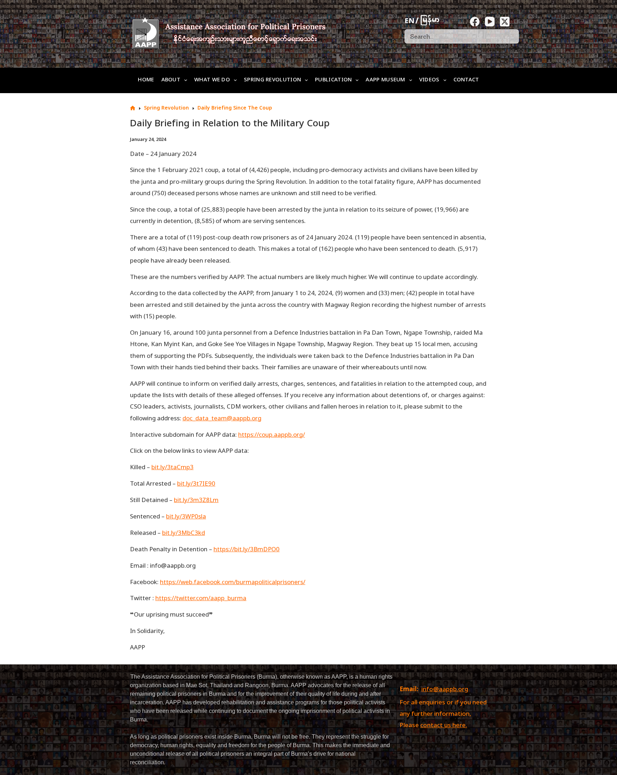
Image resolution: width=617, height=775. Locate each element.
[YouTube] (490, 21)
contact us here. (443, 726)
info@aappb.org (444, 690)
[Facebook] (475, 21)
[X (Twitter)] (505, 21)
